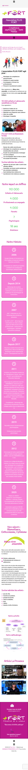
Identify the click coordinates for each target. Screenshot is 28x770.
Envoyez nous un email (14, 709)
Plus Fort (12, 747)
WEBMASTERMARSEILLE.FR (10, 749)
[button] (14, 1)
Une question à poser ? (14, 734)
